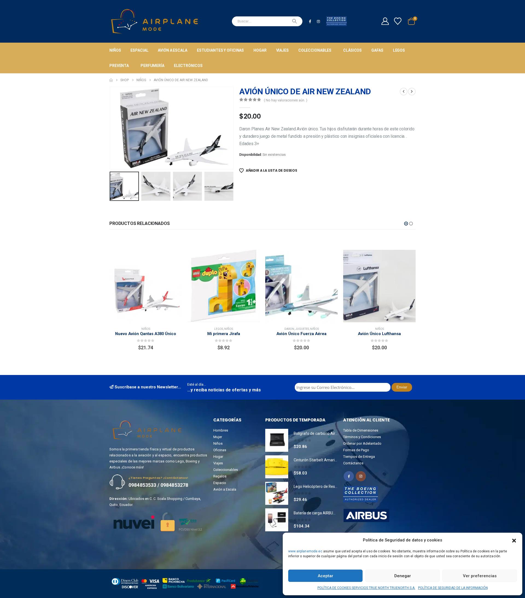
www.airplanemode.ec (305, 551)
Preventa (119, 65)
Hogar (259, 50)
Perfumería (152, 65)
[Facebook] (310, 21)
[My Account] (385, 21)
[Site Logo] (154, 21)
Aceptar (325, 575)
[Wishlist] (397, 21)
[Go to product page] (145, 286)
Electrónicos (188, 65)
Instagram (361, 476)
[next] (412, 91)
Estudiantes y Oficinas (220, 50)
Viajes (282, 50)
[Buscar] (294, 21)
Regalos (219, 476)
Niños (115, 50)
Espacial (139, 50)
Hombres (220, 430)
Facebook (349, 476)
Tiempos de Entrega (359, 457)
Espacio (219, 483)
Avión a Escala (172, 50)
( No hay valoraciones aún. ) (285, 100)
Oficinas (219, 450)
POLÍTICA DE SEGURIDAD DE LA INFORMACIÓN (453, 588)
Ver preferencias (480, 575)
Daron (211, 328)
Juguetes (224, 328)
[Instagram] (318, 21)
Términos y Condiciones (362, 437)
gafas (377, 50)
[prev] (403, 91)
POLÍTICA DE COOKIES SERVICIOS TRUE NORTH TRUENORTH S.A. (366, 588)
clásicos (352, 50)
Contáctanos (353, 463)
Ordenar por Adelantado (362, 443)
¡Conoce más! (133, 467)
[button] (514, 540)
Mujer (217, 437)
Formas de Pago (356, 450)
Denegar (402, 575)
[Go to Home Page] (111, 80)
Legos (399, 50)
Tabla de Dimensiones (360, 430)
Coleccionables (314, 50)
